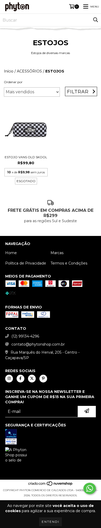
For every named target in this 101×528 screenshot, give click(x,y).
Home (11, 252)
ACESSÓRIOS (29, 71)
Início (8, 71)
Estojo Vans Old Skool (26, 157)
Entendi (50, 522)
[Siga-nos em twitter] (32, 378)
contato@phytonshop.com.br (38, 344)
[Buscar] (95, 20)
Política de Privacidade (25, 263)
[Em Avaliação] (50, 437)
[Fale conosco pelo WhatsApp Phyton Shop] (89, 488)
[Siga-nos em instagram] (9, 378)
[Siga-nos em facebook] (20, 378)
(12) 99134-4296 (25, 336)
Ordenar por (13, 82)
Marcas (57, 252)
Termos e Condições (69, 263)
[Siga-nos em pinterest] (43, 378)
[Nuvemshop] (50, 485)
